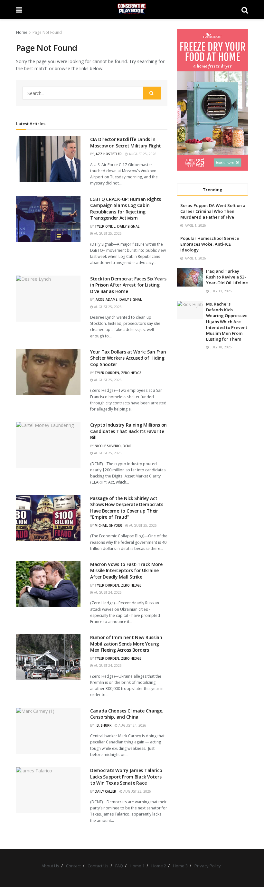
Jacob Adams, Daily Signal (118, 299)
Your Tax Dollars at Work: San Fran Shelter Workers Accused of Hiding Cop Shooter (128, 358)
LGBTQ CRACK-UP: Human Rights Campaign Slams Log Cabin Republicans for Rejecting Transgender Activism (125, 208)
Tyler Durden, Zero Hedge (118, 373)
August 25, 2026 (142, 154)
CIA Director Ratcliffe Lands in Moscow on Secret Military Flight (125, 142)
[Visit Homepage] (132, 9)
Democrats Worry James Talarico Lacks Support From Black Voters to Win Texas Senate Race (126, 776)
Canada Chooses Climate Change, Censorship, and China (127, 714)
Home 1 (137, 866)
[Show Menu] (19, 9)
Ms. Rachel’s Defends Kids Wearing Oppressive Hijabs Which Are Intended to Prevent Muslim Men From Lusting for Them (227, 321)
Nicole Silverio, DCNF (113, 446)
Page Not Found (47, 32)
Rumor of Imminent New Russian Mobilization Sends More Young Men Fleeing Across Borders (126, 643)
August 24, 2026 (107, 592)
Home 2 (158, 866)
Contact (73, 866)
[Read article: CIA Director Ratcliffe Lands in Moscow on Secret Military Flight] (48, 159)
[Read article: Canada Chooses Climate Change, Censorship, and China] (48, 731)
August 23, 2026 (136, 791)
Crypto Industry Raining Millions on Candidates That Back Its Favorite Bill (128, 431)
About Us (50, 866)
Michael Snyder (108, 525)
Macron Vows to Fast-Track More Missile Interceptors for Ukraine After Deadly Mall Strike (126, 570)
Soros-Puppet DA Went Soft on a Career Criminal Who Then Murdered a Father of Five (212, 211)
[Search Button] (244, 9)
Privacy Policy (207, 866)
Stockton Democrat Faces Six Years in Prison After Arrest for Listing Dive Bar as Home (128, 285)
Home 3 (180, 866)
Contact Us (98, 866)
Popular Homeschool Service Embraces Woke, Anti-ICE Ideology (209, 244)
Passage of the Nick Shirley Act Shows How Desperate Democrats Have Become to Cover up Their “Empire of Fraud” (126, 507)
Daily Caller (105, 791)
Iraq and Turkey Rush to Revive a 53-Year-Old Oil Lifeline (227, 277)
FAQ (119, 866)
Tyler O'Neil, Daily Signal (117, 226)
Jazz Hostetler (108, 154)
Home (21, 32)
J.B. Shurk (103, 725)
